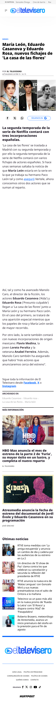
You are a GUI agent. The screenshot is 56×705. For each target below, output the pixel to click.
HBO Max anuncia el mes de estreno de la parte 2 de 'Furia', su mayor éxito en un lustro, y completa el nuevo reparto (27, 455)
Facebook (29, 382)
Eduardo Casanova (11, 398)
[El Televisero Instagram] (31, 687)
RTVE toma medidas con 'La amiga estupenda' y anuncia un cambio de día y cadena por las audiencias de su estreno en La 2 (35, 552)
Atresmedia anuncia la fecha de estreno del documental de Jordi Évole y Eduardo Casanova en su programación (28, 515)
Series (5, 39)
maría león (30, 402)
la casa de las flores (12, 402)
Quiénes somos (22, 680)
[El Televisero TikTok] (40, 687)
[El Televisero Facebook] (22, 687)
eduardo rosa (30, 398)
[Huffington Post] (27, 696)
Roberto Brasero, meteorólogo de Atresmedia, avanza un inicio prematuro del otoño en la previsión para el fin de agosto (35, 623)
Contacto (34, 680)
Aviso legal (17, 672)
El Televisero (14, 71)
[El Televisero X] (26, 687)
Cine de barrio (39, 2)
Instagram (9, 386)
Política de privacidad (33, 672)
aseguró (29, 179)
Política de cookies (39, 676)
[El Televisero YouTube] (35, 687)
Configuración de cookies (18, 676)
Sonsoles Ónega (23, 2)
